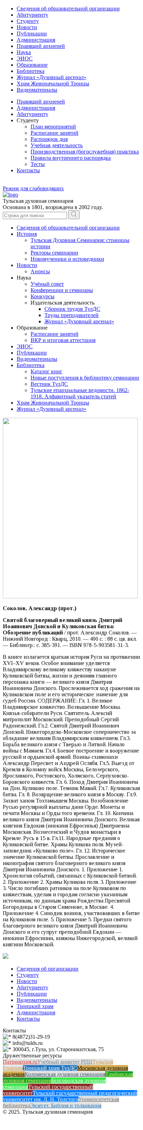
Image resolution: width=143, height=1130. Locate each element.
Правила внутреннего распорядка (71, 158)
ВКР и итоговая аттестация (63, 340)
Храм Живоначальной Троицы (53, 83)
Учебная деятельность (57, 145)
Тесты (38, 164)
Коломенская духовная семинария (65, 1074)
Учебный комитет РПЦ (64, 1062)
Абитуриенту (32, 15)
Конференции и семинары (62, 290)
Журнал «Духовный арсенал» (51, 77)
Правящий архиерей (41, 46)
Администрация (36, 40)
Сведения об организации (47, 969)
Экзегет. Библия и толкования (65, 1105)
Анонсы (40, 271)
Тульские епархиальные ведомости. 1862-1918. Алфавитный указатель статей (80, 393)
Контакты (28, 170)
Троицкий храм (35, 1006)
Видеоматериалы (37, 90)
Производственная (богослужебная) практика (85, 152)
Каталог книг (46, 371)
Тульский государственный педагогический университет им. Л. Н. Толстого (70, 1096)
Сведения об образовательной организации (68, 8)
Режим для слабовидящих (33, 188)
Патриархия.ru (20, 1062)
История (27, 234)
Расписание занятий (54, 133)
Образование (32, 65)
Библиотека (30, 71)
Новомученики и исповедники (67, 259)
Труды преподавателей (71, 315)
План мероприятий (53, 127)
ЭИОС (25, 58)
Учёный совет (47, 284)
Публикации (32, 33)
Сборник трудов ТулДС (72, 309)
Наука (24, 52)
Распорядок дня (49, 139)
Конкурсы (42, 296)
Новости (27, 27)
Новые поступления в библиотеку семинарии (85, 378)
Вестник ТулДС (49, 384)
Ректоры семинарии (54, 253)
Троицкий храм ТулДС (50, 1068)
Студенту (28, 21)
